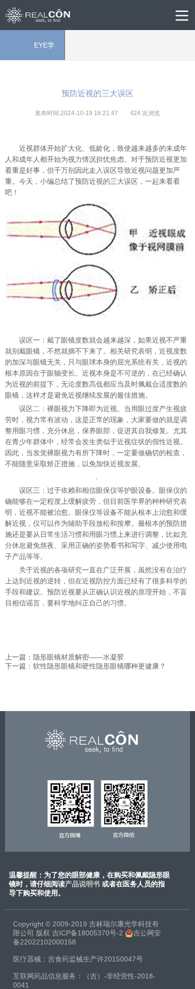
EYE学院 (32, 50)
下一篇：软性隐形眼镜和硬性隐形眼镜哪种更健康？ (85, 666)
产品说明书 (82, 884)
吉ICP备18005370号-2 (87, 933)
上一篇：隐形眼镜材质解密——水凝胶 (64, 657)
